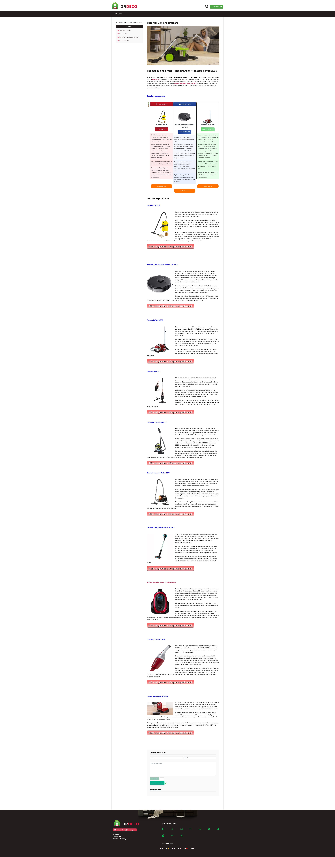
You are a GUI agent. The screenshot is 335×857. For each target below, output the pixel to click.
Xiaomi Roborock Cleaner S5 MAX (128, 37)
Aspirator (118, 14)
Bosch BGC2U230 (124, 40)
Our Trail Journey (119, 839)
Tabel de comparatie (125, 30)
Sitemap (116, 834)
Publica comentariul (158, 783)
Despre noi (117, 836)
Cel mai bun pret (161, 186)
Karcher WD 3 (123, 33)
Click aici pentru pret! (161, 129)
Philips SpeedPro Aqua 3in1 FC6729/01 (161, 582)
